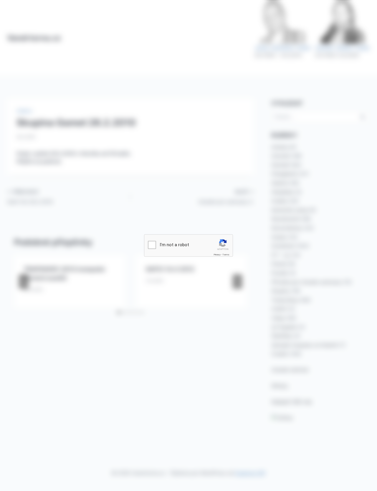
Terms (225, 254)
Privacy (217, 254)
